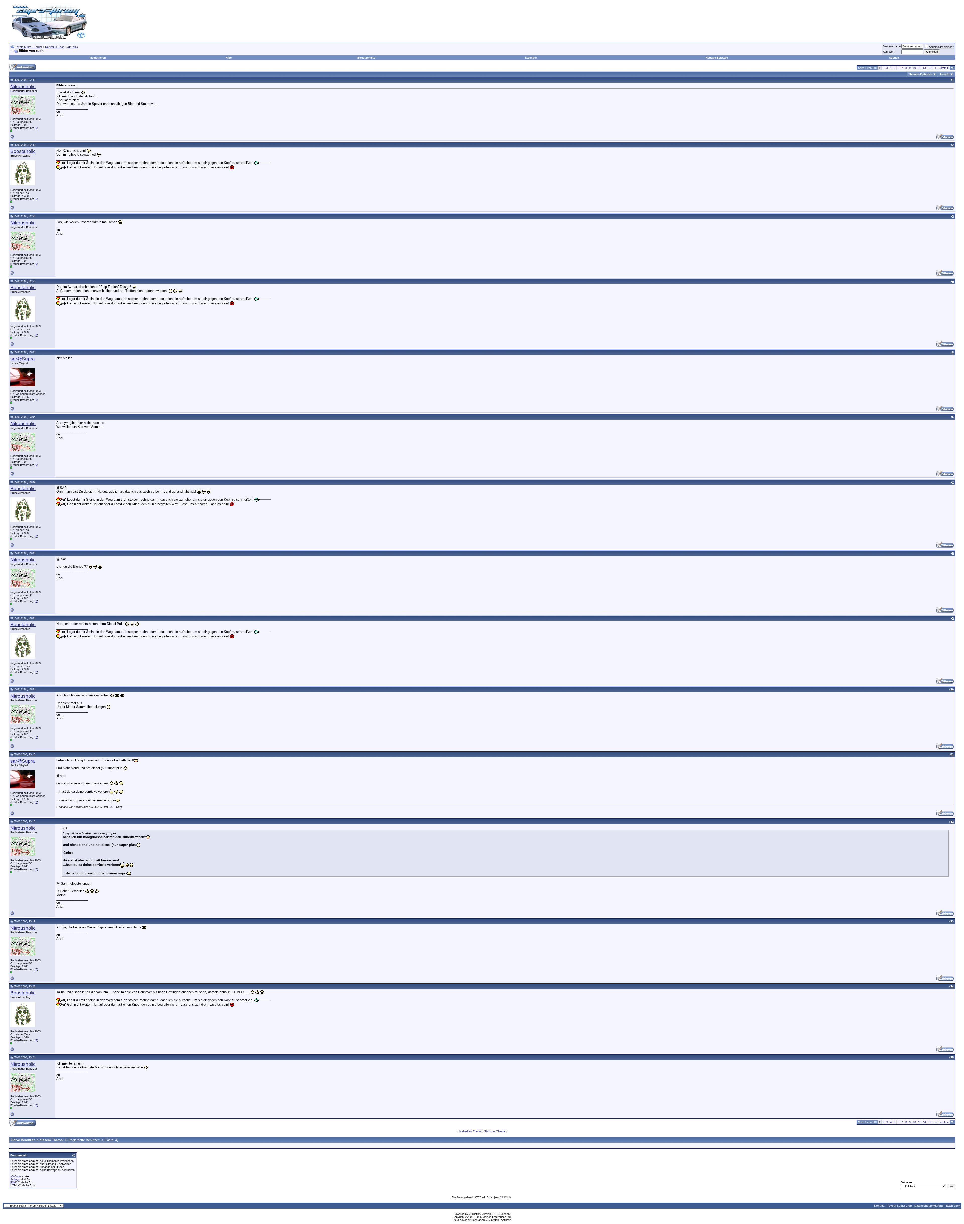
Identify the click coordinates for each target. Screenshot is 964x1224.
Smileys (15, 1179)
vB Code (15, 1176)
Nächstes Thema (494, 1131)
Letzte (944, 67)
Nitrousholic (23, 86)
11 (919, 67)
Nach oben (953, 1205)
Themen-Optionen (920, 74)
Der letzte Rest (54, 46)
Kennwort (888, 51)
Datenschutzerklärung (929, 1205)
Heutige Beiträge (717, 57)
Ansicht (944, 74)
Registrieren (98, 57)
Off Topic (72, 46)
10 (914, 67)
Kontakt (879, 1205)
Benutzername (892, 46)
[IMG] (13, 1182)
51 (924, 67)
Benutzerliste (366, 57)
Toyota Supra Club (899, 1205)
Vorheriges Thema (470, 1131)
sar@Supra (22, 358)
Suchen (894, 57)
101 (930, 67)
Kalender (531, 57)
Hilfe (229, 57)
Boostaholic (23, 151)
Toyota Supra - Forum (28, 46)
